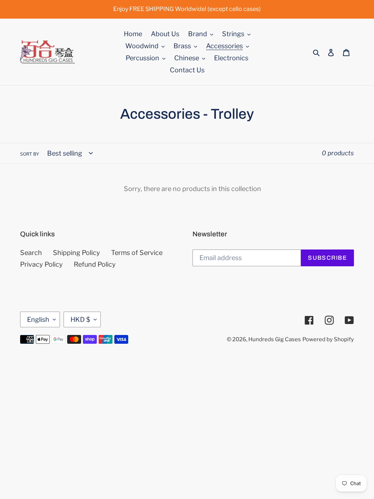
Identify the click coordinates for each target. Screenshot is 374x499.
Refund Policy (95, 264)
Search (31, 252)
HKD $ (80, 319)
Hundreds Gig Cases (274, 339)
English (38, 319)
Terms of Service (137, 252)
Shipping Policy (76, 252)
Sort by (29, 154)
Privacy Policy (41, 264)
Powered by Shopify (328, 339)
